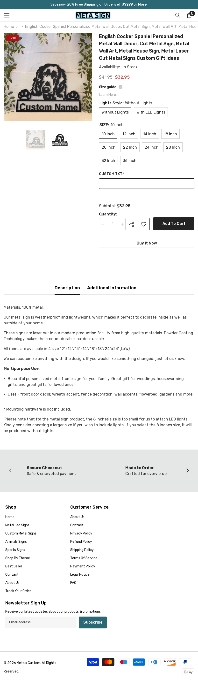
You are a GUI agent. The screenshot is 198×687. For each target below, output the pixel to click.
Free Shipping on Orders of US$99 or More (111, 4)
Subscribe (93, 622)
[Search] (178, 15)
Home (9, 26)
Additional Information (111, 287)
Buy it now (147, 243)
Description (67, 287)
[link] (51, 471)
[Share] (133, 224)
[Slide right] (187, 471)
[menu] (6, 15)
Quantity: (108, 214)
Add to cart (174, 223)
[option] (48, 77)
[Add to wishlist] (144, 224)
